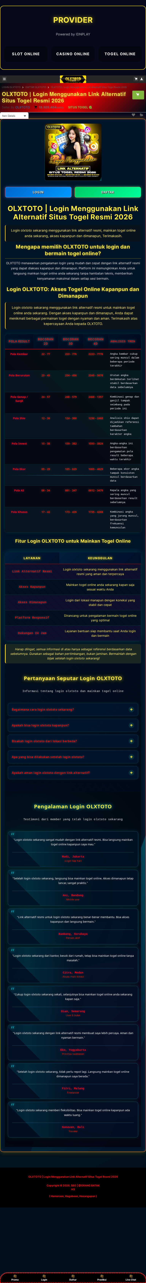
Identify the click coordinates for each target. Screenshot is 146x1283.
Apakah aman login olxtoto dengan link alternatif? (72, 772)
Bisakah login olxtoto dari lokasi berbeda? (72, 741)
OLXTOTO (22, 107)
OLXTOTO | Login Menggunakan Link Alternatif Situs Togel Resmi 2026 (89, 87)
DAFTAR (107, 192)
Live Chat (131, 1279)
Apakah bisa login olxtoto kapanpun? (72, 725)
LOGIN (38, 192)
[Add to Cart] (138, 95)
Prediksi (101, 1279)
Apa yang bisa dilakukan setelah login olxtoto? (72, 757)
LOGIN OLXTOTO (11, 87)
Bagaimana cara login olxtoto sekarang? (72, 709)
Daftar (73, 1279)
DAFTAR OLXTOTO (35, 87)
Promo (15, 1279)
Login (44, 1279)
